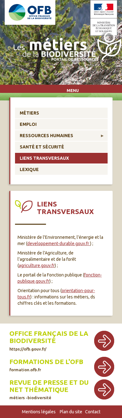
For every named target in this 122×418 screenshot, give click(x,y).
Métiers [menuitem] (29, 112)
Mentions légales (39, 411)
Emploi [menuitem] (28, 124)
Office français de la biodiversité (48, 337)
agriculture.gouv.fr (37, 265)
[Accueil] (66, 47)
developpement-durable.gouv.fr (58, 243)
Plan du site (71, 411)
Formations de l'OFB (46, 361)
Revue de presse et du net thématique (49, 386)
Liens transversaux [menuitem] (44, 158)
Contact (92, 411)
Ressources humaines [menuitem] (44, 137)
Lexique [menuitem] (29, 169)
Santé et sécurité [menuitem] (42, 146)
